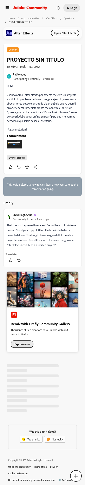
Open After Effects (65, 33)
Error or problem (17, 157)
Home (12, 18)
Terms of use (40, 466)
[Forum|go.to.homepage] (30, 8)
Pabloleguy (19, 74)
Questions (69, 18)
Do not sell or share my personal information (31, 479)
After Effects (51, 18)
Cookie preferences (18, 473)
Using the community (19, 466)
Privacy (54, 466)
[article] (42, 238)
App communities (30, 18)
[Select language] (58, 8)
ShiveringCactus (22, 215)
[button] (7, 9)
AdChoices (67, 479)
